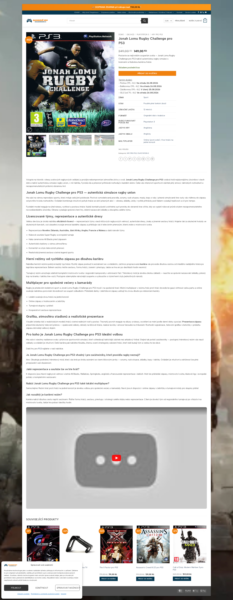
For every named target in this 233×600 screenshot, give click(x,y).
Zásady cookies (23, 594)
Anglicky (147, 134)
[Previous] (31, 82)
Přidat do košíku (147, 73)
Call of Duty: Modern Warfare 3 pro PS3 (188, 568)
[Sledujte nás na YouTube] (205, 12)
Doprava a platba (108, 12)
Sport (146, 97)
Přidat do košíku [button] (108, 579)
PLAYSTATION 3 (143, 35)
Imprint (63, 594)
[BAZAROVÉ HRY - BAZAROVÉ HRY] (37, 21)
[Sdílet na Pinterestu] (143, 159)
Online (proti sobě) (152, 140)
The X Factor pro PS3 (109, 567)
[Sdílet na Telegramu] (152, 159)
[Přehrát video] (116, 458)
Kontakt (179, 12)
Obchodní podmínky (136, 12)
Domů (121, 35)
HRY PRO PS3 (157, 35)
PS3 (40, 348)
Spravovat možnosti (68, 588)
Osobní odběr (190, 12)
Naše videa (121, 12)
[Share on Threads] (134, 159)
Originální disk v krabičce (154, 115)
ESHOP (77, 12)
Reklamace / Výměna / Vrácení (160, 12)
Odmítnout (41, 588)
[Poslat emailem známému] (139, 159)
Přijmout (16, 588)
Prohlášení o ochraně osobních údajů (45, 594)
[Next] (109, 82)
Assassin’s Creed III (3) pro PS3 (149, 567)
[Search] (144, 20)
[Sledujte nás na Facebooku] (198, 12)
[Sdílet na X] (125, 159)
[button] (180, 20)
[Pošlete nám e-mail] (201, 12)
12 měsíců (148, 109)
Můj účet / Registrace (90, 12)
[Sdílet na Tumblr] (148, 159)
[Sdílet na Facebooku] (121, 159)
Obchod (130, 35)
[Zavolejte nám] (203, 12)
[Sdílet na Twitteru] (130, 159)
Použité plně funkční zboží (155, 103)
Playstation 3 (149, 122)
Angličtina (148, 128)
